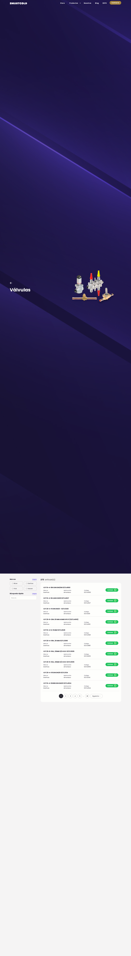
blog (97, 3)
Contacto (115, 3)
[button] (74, 3)
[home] (18, 3)
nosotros (87, 3)
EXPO (105, 3)
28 (87, 696)
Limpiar (34, 579)
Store (62, 3)
